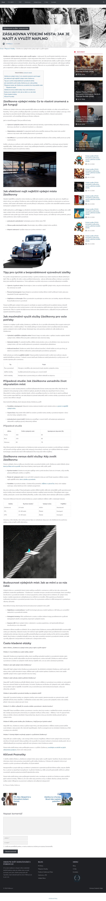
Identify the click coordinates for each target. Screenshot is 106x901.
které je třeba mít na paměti (11, 466)
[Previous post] (3, 799)
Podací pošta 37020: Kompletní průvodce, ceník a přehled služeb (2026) (88, 69)
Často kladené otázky (10, 94)
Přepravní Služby (10, 28)
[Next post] (70, 799)
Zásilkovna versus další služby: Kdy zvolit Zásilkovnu (19, 89)
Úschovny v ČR (42, 875)
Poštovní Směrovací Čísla (45, 872)
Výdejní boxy (37, 2)
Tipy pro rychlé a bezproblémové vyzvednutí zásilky (19, 81)
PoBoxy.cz (10, 43)
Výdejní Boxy (42, 878)
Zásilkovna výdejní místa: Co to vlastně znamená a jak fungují (22, 76)
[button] (103, 2)
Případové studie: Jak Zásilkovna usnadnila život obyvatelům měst (23, 85)
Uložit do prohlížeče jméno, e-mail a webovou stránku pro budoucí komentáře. (29, 846)
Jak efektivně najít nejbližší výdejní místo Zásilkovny (19, 78)
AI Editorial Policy (53, 898)
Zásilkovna (23, 28)
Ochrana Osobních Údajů (96, 888)
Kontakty (75, 872)
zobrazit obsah (28, 72)
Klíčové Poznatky (9, 96)
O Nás (46, 2)
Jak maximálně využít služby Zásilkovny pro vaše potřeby (20, 83)
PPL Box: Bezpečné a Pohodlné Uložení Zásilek (22, 799)
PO (39, 866)
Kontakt (53, 2)
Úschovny (27, 2)
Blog (74, 866)
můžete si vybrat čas (48, 483)
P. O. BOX (11, 2)
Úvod (3, 2)
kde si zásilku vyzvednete (27, 479)
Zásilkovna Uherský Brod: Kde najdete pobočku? (52, 799)
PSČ (20, 2)
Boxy (41, 866)
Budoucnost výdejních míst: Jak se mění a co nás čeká (20, 92)
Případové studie (11, 87)
